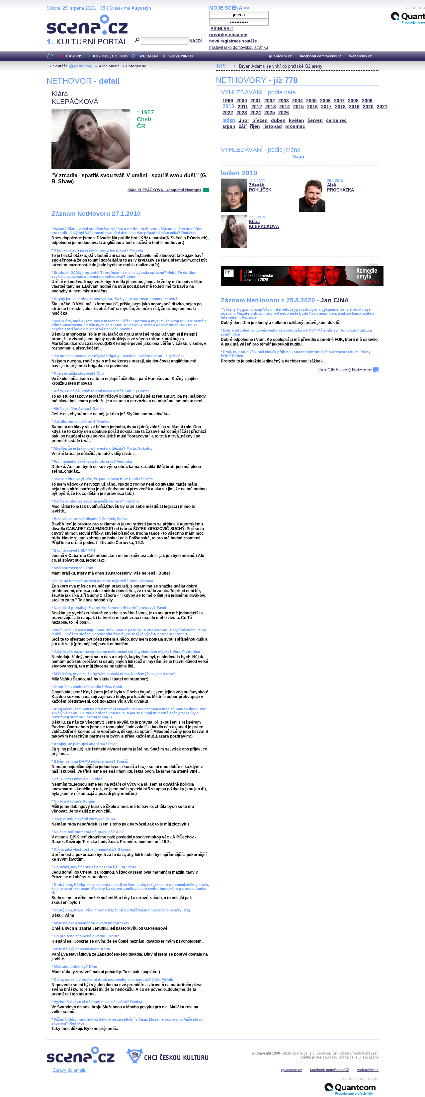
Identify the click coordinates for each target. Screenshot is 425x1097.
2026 (283, 112)
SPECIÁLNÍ (148, 56)
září (243, 126)
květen (296, 120)
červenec (336, 120)
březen (260, 120)
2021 (382, 106)
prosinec (295, 126)
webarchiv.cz (360, 56)
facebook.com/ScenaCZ (320, 56)
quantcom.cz (280, 56)
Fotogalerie (136, 66)
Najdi (298, 156)
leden (228, 120)
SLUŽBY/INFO (180, 56)
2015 (298, 106)
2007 (339, 100)
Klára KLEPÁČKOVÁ (264, 224)
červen (315, 120)
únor (243, 120)
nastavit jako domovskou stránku (238, 47)
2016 (312, 106)
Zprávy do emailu (69, 1070)
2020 (368, 106)
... (206, 190)
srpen (228, 126)
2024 (255, 112)
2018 (340, 106)
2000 (241, 100)
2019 (354, 106)
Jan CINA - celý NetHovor (345, 369)
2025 (269, 112)
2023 (241, 112)
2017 (326, 106)
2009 (367, 100)
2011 (243, 106)
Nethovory (83, 66)
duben (278, 120)
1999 (227, 100)
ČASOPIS (74, 56)
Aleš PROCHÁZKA (340, 188)
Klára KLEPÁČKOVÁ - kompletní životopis (164, 190)
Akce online (109, 66)
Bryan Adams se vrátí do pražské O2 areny (280, 66)
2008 (353, 100)
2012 (256, 106)
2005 (311, 100)
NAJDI (195, 41)
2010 (228, 106)
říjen (255, 126)
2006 (325, 100)
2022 (227, 112)
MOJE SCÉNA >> (229, 8)
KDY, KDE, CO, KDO (110, 56)
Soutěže (60, 66)
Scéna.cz (57, 17)
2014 (284, 106)
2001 (255, 100)
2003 (283, 100)
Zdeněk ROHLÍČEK (260, 188)
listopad (272, 126)
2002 (269, 100)
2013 (270, 106)
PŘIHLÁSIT (222, 28)
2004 (297, 100)
